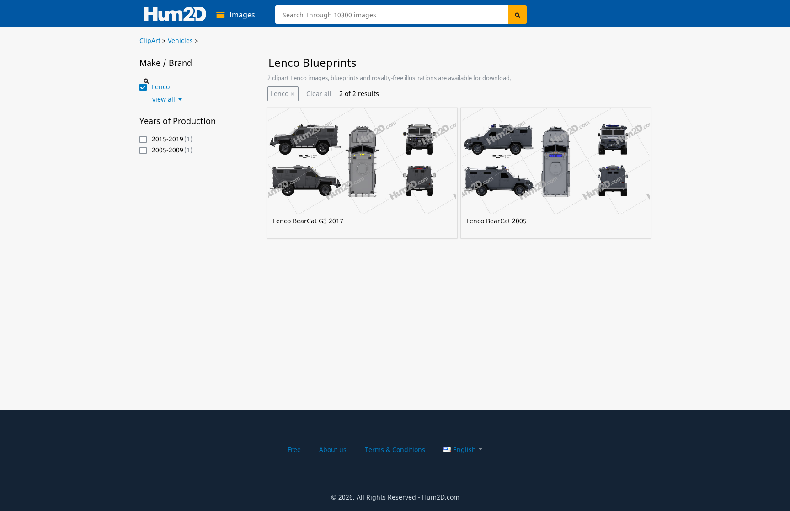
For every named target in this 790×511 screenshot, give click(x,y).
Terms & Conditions (395, 449)
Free (294, 449)
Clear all (318, 93)
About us (333, 449)
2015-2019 (167, 139)
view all (163, 99)
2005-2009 (167, 150)
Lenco (279, 93)
